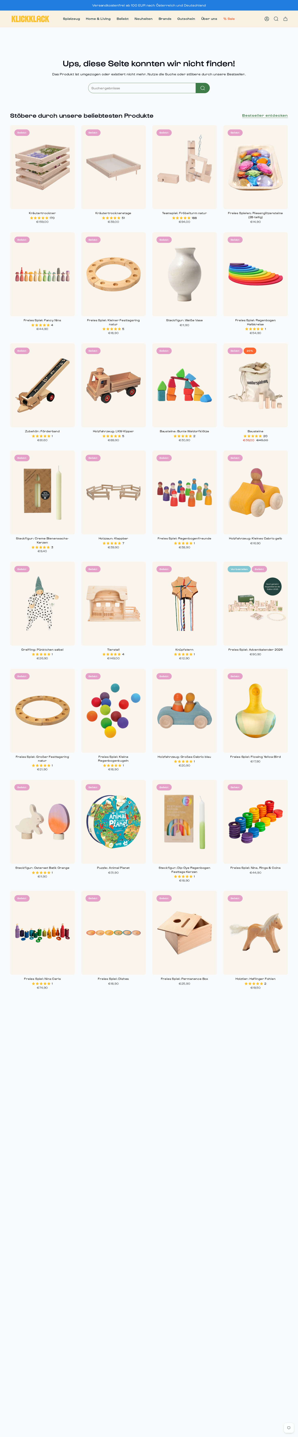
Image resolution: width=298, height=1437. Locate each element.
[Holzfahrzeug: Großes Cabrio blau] (184, 711)
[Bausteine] (255, 385)
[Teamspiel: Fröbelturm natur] (184, 167)
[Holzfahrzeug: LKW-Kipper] (113, 385)
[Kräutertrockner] (42, 167)
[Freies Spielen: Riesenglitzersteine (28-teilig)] (255, 167)
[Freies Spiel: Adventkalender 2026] (255, 604)
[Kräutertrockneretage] (113, 167)
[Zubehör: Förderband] (42, 385)
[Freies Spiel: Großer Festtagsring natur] (42, 711)
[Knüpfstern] (184, 604)
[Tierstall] (113, 604)
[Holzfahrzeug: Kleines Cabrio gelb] (255, 492)
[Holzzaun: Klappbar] (113, 492)
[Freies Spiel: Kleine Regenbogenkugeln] (113, 711)
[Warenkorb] (285, 18)
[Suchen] (203, 88)
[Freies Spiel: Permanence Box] (184, 933)
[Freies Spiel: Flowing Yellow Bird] (255, 711)
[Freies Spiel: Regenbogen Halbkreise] (255, 274)
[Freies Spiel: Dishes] (113, 933)
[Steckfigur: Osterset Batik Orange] (42, 822)
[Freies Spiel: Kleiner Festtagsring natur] (113, 274)
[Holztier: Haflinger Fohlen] (255, 933)
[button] (71, 19)
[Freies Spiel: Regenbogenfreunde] (184, 492)
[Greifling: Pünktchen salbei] (42, 604)
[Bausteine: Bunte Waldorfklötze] (184, 385)
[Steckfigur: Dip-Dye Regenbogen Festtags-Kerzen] (184, 822)
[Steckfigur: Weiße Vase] (184, 274)
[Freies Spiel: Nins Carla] (42, 933)
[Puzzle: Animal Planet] (113, 822)
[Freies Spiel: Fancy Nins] (42, 274)
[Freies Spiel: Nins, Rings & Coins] (255, 822)
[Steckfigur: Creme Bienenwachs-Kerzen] (42, 492)
